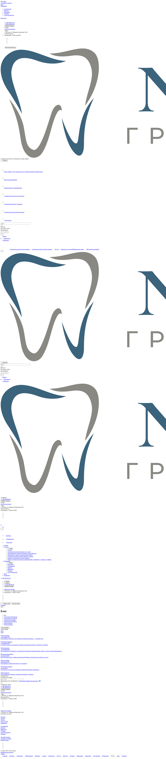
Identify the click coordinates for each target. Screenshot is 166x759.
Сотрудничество (9, 15)
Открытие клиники (10, 620)
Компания (4, 723)
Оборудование (8, 624)
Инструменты (8, 623)
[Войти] (1, 523)
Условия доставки (6, 738)
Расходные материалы (10, 617)
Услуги (3, 720)
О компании (7, 9)
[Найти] (7, 232)
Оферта (3, 754)
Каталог (3, 717)
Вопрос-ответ (5, 740)
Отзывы (6, 13)
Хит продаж (4, 721)
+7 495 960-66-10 (10, 22)
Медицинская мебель (10, 621)
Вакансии (7, 12)
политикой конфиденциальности (29, 681)
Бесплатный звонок (10, 47)
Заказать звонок (9, 26)
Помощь (3, 734)
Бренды (6, 10)
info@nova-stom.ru (10, 29)
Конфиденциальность (7, 752)
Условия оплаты (5, 737)
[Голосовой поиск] (3, 232)
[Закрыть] (2, 529)
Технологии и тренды (10, 618)
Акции (3, 718)
